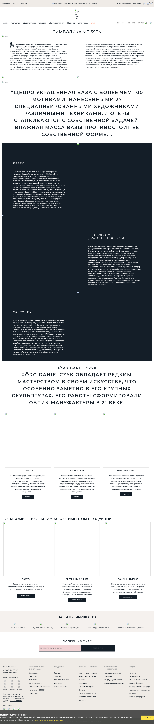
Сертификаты (134, 676)
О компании (34, 673)
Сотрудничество (36, 683)
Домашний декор (56, 23)
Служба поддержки (87, 693)
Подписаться (98, 648)
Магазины (6, 3)
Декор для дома (60, 687)
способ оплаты (16, 701)
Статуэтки (15, 23)
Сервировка (83, 23)
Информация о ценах (138, 680)
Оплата (82, 690)
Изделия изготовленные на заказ (139, 691)
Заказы (82, 680)
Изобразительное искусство (34, 23)
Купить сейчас (26, 596)
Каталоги (132, 673)
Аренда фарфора (136, 683)
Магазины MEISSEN (37, 690)
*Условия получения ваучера (87, 698)
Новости (131, 23)
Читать (28, 497)
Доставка (83, 683)
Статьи (141, 23)
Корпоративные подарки (39, 687)
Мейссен (120, 23)
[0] (148, 3)
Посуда (5, 23)
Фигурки (57, 676)
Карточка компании (112, 673)
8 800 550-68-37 (124, 3)
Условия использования (114, 683)
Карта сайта (33, 693)
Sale (93, 23)
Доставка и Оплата (20, 3)
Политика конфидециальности (113, 678)
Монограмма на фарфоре (139, 687)
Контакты (137, 3)
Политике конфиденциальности (49, 720)
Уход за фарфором (137, 697)
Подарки (71, 23)
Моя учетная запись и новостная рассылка (88, 674)
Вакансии (33, 680)
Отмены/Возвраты (86, 687)
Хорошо (147, 717)
